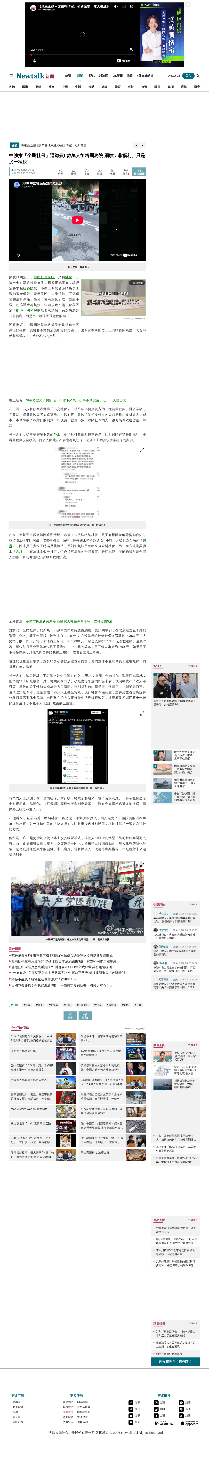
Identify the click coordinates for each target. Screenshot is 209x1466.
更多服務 (76, 1395)
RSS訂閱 (82, 1402)
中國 (65, 86)
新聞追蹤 (18, 1422)
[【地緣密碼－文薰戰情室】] (162, 34)
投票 (15, 1412)
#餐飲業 (53, 1005)
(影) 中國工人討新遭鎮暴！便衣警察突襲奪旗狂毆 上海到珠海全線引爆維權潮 (102, 1126)
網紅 (104, 86)
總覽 (68, 75)
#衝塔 (97, 1005)
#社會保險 (82, 1005)
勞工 (57, 434)
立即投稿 (68, 1412)
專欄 (171, 86)
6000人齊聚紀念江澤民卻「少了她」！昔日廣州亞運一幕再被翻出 (32, 1140)
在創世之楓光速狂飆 (23, 1050)
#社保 (67, 1005)
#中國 (14, 1005)
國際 (25, 86)
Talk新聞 (117, 75)
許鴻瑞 (21, 170)
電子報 (17, 1417)
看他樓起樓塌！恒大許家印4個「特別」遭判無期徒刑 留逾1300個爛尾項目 (32, 1155)
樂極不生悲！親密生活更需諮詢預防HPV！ (101, 1038)
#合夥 (138, 1005)
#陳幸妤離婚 (145, 75)
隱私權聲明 (83, 1412)
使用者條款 (83, 1407)
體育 (118, 86)
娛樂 (91, 86)
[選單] (11, 76)
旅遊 (144, 86)
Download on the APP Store (189, 1423)
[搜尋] (198, 76)
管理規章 (82, 1417)
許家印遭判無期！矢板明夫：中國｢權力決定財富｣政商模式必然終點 (32, 1038)
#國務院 (111, 1005)
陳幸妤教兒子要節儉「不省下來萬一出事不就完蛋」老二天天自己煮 (76, 400)
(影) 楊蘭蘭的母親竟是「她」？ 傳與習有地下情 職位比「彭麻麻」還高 (102, 1140)
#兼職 (125, 1005)
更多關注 (164, 1395)
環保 (157, 86)
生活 (78, 86)
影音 (197, 86)
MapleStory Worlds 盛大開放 (29, 1109)
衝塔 (19, 310)
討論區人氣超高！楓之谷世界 (29, 1080)
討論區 (103, 75)
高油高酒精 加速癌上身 (95, 1152)
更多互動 (17, 1395)
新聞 (80, 75)
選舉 (184, 86)
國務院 (32, 310)
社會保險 (48, 277)
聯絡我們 (68, 1407)
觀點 (92, 75)
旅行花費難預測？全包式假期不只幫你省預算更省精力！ (101, 1111)
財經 (38, 86)
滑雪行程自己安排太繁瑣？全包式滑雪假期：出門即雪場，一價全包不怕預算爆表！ (101, 1097)
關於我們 (68, 1402)
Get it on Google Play (164, 1423)
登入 (188, 75)
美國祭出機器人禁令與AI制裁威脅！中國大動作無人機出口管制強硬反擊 (101, 1068)
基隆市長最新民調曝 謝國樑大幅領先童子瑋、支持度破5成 (69, 621)
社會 (52, 86)
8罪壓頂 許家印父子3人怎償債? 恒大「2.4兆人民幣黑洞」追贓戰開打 (102, 1082)
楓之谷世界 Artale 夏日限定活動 (31, 1123)
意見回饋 (68, 1417)
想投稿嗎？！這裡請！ (175, 1361)
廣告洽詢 (82, 1422)
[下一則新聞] (142, 145)
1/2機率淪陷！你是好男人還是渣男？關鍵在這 (101, 1052)
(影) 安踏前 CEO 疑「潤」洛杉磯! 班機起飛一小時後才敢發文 (32, 1067)
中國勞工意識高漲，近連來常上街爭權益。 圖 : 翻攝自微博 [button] (78, 939)
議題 (130, 75)
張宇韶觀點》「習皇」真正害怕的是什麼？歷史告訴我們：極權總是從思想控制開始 (32, 1097)
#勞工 (39, 1005)
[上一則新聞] (136, 145)
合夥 (19, 551)
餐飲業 (32, 288)
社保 (68, 277)
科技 (131, 86)
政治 (12, 86)
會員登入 (68, 1422)
